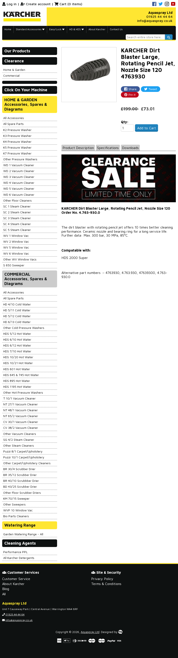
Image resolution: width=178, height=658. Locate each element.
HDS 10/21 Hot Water (18, 363)
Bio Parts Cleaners (16, 516)
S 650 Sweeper (13, 265)
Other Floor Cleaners (17, 200)
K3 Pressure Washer (17, 136)
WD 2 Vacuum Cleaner (18, 171)
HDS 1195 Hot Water (17, 386)
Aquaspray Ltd (90, 632)
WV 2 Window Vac (16, 241)
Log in (11, 4)
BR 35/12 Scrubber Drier (20, 475)
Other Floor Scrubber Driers (22, 492)
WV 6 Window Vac (16, 253)
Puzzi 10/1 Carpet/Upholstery (23, 457)
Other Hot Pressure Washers (23, 392)
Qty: (125, 122)
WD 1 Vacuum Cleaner (18, 165)
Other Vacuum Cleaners (19, 434)
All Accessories (13, 118)
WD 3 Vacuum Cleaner (18, 177)
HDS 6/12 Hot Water (17, 345)
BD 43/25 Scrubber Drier (20, 486)
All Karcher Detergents (18, 558)
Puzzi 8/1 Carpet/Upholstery (23, 451)
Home (7, 29)
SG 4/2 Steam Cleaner (18, 439)
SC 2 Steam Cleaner (17, 212)
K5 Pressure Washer (17, 147)
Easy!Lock (55, 29)
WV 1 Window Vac (16, 235)
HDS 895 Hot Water (16, 381)
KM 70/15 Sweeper (16, 498)
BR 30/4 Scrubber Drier (19, 469)
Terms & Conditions (106, 584)
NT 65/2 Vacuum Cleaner (20, 416)
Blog (5, 589)
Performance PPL (15, 552)
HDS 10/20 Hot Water (18, 357)
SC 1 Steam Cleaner (17, 206)
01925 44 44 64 (159, 16)
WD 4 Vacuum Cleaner (18, 182)
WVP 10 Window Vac (18, 510)
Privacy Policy (102, 579)
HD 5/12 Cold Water (17, 316)
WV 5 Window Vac (16, 247)
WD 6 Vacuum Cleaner (18, 194)
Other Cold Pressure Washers (23, 328)
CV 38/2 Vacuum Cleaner (20, 427)
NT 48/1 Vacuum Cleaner (20, 410)
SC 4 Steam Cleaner (17, 224)
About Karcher (97, 29)
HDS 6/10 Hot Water (17, 339)
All (4, 594)
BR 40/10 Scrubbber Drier (21, 480)
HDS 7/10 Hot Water (17, 351)
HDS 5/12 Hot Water (17, 333)
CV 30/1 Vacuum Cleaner (20, 422)
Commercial (11, 75)
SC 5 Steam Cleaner (17, 230)
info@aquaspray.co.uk (155, 21)
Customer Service (16, 579)
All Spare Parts (13, 124)
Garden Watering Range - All (23, 534)
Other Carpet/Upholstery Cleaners (27, 463)
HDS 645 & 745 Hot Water (21, 375)
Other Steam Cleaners (18, 445)
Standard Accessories (29, 29)
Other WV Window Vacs (19, 259)
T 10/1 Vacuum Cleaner (19, 398)
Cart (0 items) (70, 4)
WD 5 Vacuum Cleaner (18, 188)
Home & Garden (14, 69)
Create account (38, 4)
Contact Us (116, 29)
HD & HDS (75, 29)
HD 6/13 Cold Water (17, 322)
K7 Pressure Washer (17, 153)
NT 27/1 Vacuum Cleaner (20, 404)
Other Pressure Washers (20, 159)
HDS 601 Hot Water (16, 369)
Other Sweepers (14, 504)
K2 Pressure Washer (17, 130)
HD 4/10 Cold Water (17, 304)
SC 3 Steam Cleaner (17, 218)
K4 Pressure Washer (17, 141)
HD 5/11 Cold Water (16, 310)
